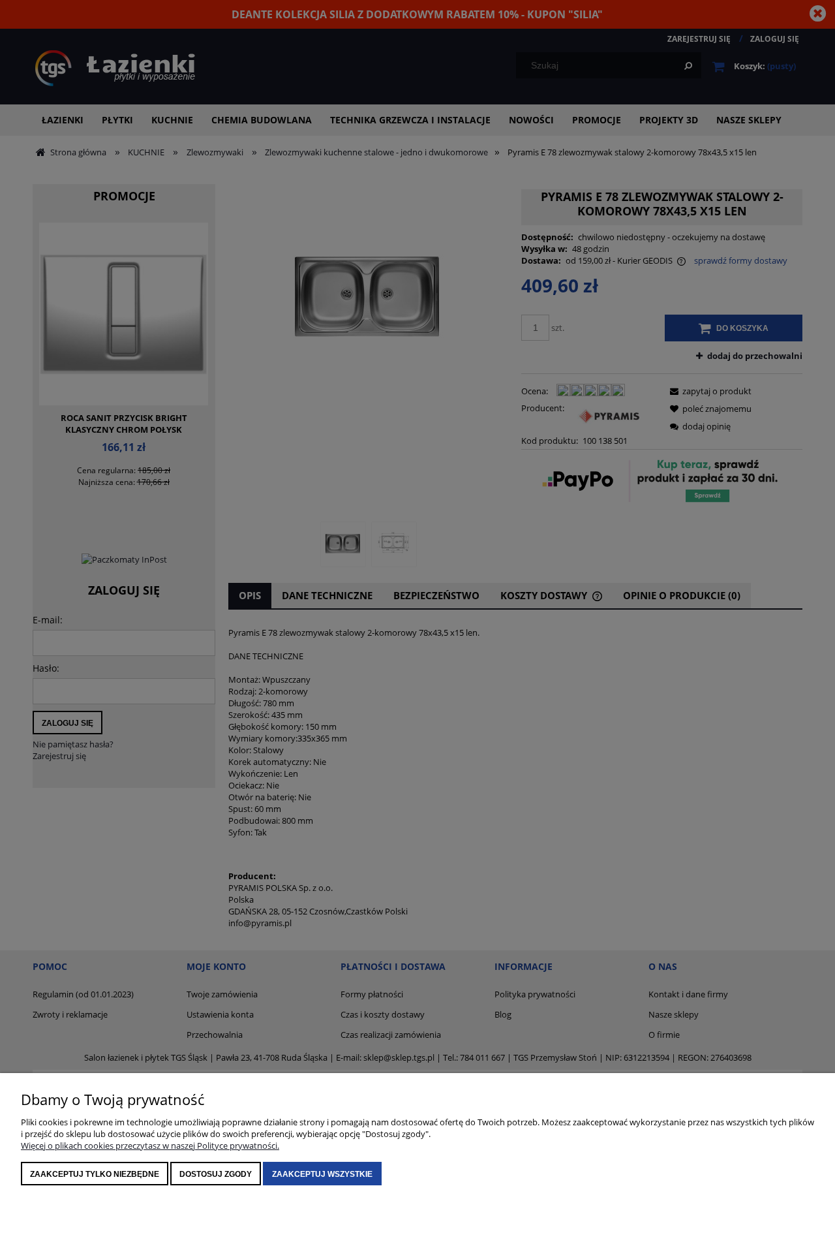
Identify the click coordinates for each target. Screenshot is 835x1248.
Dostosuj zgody (215, 1174)
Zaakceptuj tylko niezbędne (94, 1174)
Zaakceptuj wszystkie (322, 1174)
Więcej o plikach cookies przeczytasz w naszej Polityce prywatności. (150, 1145)
